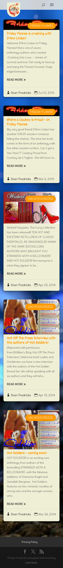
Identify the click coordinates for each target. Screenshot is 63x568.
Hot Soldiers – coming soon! (27, 453)
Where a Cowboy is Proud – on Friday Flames (28, 122)
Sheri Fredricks (21, 93)
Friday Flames (41, 26)
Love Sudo (31, 562)
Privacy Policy (29, 541)
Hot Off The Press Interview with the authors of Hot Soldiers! (31, 341)
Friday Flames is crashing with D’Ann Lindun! (29, 36)
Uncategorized (40, 199)
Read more (15, 79)
